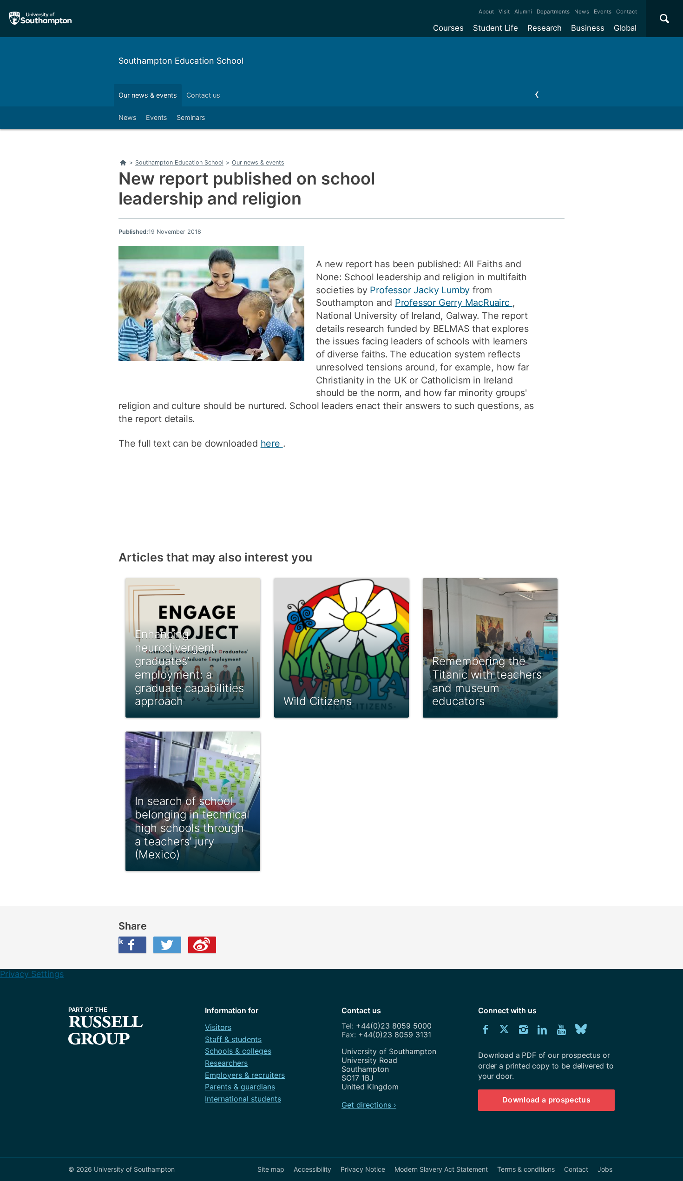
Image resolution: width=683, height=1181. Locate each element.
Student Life (495, 28)
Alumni (523, 11)
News (581, 11)
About (486, 11)
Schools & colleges (238, 1051)
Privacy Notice (363, 1169)
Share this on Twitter (167, 945)
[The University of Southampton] (40, 18)
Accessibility (312, 1169)
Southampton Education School (180, 61)
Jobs (605, 1169)
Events (602, 11)
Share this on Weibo (202, 945)
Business (587, 28)
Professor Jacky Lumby (421, 290)
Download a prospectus (546, 1099)
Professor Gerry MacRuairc (453, 302)
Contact (626, 11)
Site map (270, 1169)
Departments (553, 11)
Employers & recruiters (245, 1075)
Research (544, 28)
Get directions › (369, 1104)
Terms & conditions (526, 1169)
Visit (504, 11)
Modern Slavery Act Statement (441, 1169)
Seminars (191, 117)
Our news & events (147, 95)
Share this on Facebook (120, 941)
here (272, 443)
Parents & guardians (240, 1086)
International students (243, 1098)
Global (625, 28)
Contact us (203, 95)
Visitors (218, 1027)
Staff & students (233, 1039)
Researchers (226, 1063)
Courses (448, 28)
